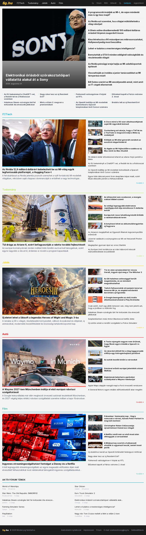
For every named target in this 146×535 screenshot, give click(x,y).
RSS (106, 3)
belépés (127, 3)
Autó (53, 3)
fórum (99, 3)
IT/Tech (20, 3)
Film (61, 3)
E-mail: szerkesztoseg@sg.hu (116, 530)
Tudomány (33, 3)
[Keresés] (93, 3)
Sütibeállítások (137, 530)
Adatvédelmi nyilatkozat (71, 530)
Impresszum (89, 530)
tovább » (140, 183)
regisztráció (139, 3)
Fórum (99, 530)
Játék (44, 3)
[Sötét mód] (120, 3)
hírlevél (113, 3)
